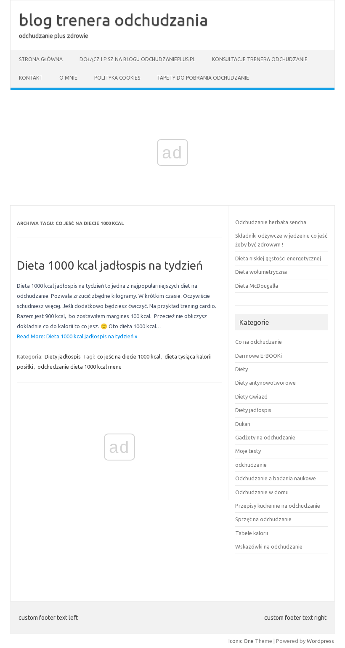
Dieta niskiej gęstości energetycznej (278, 258)
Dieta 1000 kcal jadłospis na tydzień (110, 265)
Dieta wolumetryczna (261, 272)
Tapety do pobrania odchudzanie (203, 77)
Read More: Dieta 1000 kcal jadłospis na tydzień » (77, 336)
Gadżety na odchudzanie (265, 437)
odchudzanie (251, 465)
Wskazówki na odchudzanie (269, 546)
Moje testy (248, 451)
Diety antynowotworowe (265, 383)
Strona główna (41, 59)
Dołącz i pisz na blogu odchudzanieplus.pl (137, 59)
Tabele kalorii (251, 533)
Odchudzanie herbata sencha (270, 222)
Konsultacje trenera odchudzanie (260, 59)
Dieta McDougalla (256, 286)
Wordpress (320, 641)
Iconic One (241, 641)
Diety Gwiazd (251, 396)
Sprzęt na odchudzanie (263, 519)
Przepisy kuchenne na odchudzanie (277, 506)
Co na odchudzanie (258, 342)
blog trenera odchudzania (113, 20)
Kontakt (30, 77)
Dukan (242, 424)
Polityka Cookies (117, 77)
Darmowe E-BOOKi (258, 356)
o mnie (68, 77)
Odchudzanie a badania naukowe (275, 478)
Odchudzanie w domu (262, 492)
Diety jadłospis (63, 356)
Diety (241, 369)
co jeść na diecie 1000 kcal (128, 356)
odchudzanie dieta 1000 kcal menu (79, 367)
